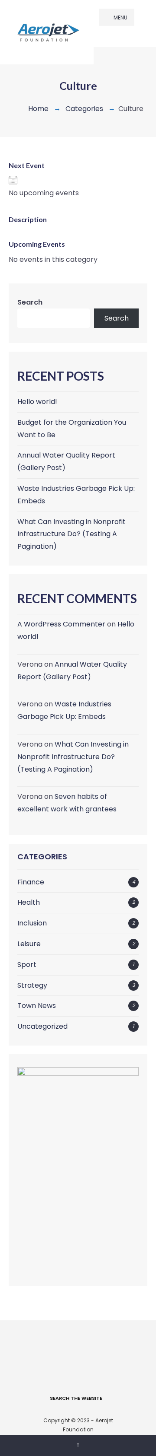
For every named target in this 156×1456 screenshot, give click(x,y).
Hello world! (37, 402)
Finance (30, 882)
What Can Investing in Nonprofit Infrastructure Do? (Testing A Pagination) (71, 534)
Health (28, 902)
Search (29, 302)
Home (38, 109)
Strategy (32, 985)
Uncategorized (42, 1026)
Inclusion (32, 923)
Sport (26, 965)
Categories (84, 109)
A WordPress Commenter (61, 624)
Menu (119, 17)
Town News (36, 1006)
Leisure (29, 944)
